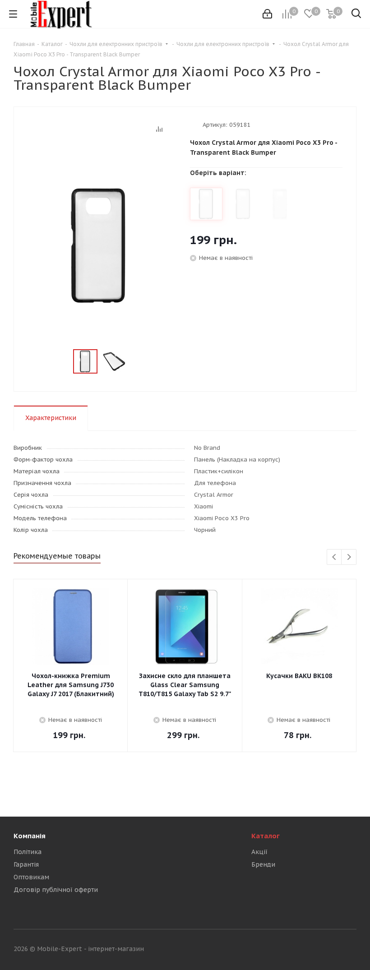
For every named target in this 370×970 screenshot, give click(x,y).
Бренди (263, 864)
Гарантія (26, 864)
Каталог (265, 835)
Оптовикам (31, 877)
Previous (334, 557)
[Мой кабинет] (267, 14)
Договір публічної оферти (56, 890)
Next (349, 557)
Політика (28, 852)
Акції (259, 852)
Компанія (30, 835)
